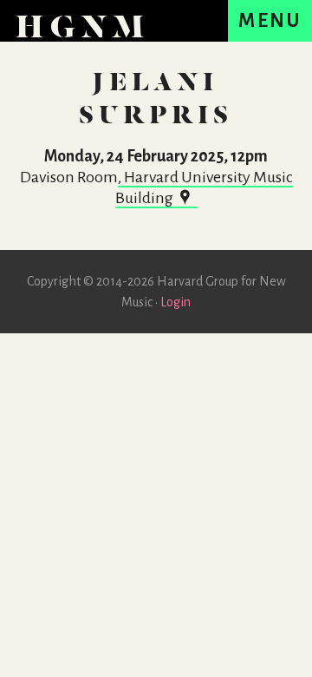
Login (175, 302)
